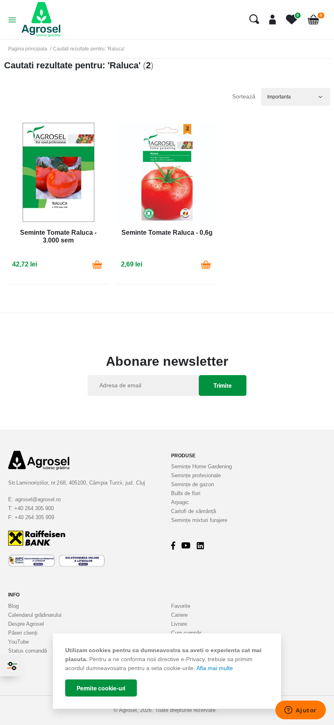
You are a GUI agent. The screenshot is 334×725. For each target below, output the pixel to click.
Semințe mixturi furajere (199, 520)
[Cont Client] (269, 19)
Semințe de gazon (192, 484)
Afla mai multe (214, 668)
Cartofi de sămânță (193, 511)
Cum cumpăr (186, 633)
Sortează (243, 96)
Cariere (179, 615)
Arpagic (180, 502)
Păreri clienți (22, 633)
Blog (13, 606)
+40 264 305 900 (34, 508)
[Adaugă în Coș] (97, 264)
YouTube (18, 642)
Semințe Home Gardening (201, 466)
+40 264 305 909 (34, 517)
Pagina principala (27, 49)
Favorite (180, 606)
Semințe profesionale (196, 475)
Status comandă (27, 651)
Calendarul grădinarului (35, 615)
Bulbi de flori (185, 493)
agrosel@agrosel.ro (38, 499)
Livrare (179, 624)
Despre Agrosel (26, 624)
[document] (167, 671)
